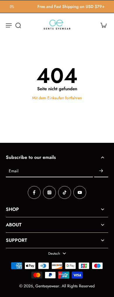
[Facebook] (34, 192)
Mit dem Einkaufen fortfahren (57, 98)
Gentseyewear (47, 286)
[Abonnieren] (101, 171)
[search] (18, 25)
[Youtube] (79, 192)
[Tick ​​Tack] (64, 192)
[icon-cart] (101, 25)
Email (13, 171)
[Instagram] (49, 192)
